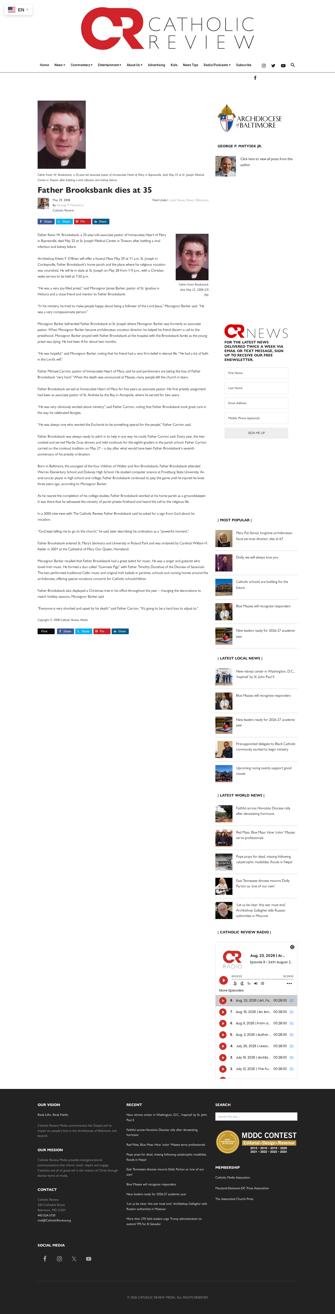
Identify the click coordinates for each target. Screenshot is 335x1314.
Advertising (156, 65)
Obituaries (202, 200)
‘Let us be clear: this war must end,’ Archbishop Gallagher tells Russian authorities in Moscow (261, 910)
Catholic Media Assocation (232, 1177)
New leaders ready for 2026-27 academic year (156, 1194)
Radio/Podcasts (216, 65)
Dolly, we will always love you (257, 557)
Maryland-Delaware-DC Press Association (242, 1188)
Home (44, 65)
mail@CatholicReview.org (54, 1220)
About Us (134, 65)
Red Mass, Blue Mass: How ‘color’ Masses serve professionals (165, 1145)
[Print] (39, 631)
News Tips (190, 65)
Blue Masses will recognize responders (263, 606)
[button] (292, 65)
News (58, 65)
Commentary (81, 65)
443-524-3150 (46, 1215)
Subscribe (243, 65)
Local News (176, 200)
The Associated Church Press (234, 1199)
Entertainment (108, 65)
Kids (174, 65)
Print (44, 631)
